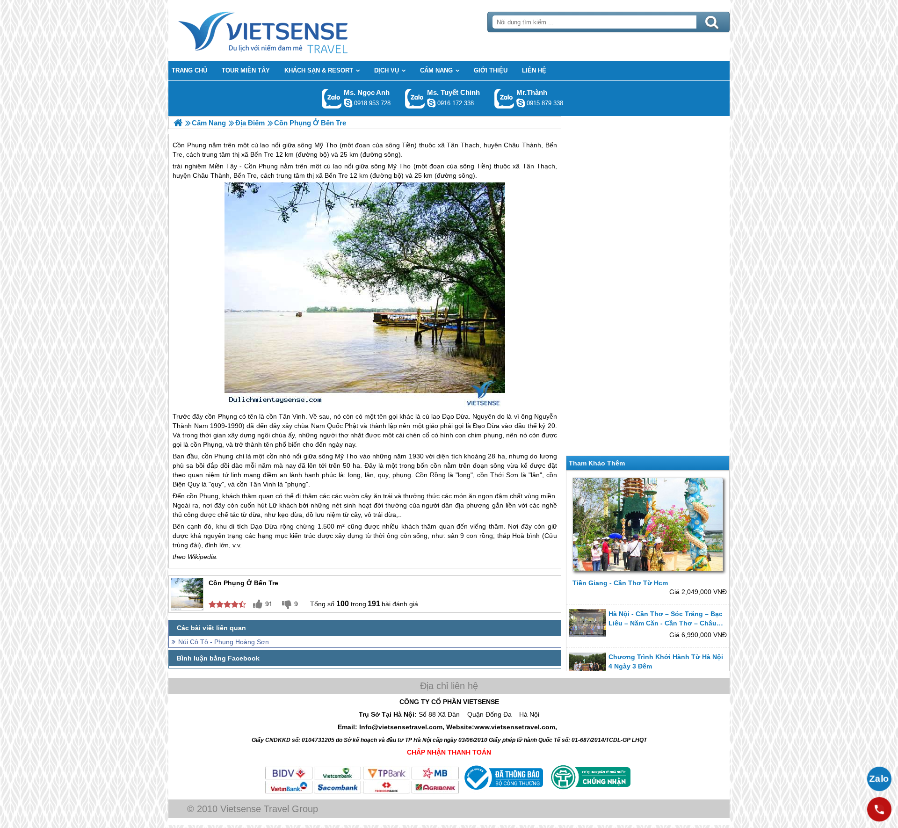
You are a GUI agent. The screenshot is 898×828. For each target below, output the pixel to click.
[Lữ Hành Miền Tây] (178, 123)
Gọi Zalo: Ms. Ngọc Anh (331, 98)
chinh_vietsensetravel (431, 103)
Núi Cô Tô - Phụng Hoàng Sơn (223, 642)
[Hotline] (879, 809)
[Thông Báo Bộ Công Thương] (502, 792)
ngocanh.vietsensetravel (348, 103)
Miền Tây (223, 166)
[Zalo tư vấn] (879, 779)
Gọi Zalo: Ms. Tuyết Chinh (415, 98)
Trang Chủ (286, 30)
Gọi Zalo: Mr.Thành (504, 98)
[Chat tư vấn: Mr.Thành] (520, 103)
